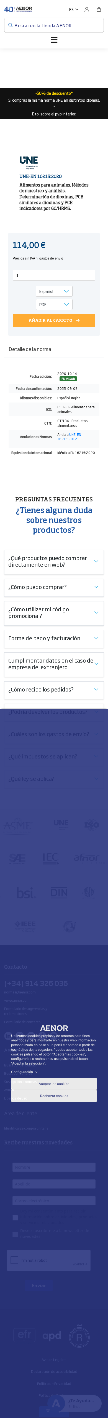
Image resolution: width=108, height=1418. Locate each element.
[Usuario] (87, 9)
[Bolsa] (99, 9)
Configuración (25, 1072)
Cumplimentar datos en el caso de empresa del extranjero (50, 663)
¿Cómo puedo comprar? (37, 586)
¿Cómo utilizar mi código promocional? (38, 612)
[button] (73, 9)
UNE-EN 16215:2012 (69, 437)
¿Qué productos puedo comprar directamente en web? (47, 561)
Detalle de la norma (30, 348)
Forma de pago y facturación (44, 637)
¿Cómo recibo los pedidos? (41, 689)
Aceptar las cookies (54, 1084)
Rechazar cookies (54, 1096)
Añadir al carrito (50, 321)
